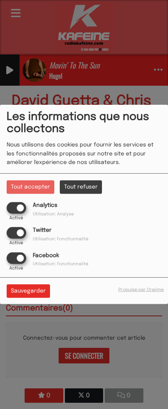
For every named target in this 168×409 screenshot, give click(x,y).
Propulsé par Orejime (141, 289)
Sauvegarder (28, 290)
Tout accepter (30, 187)
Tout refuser (81, 187)
